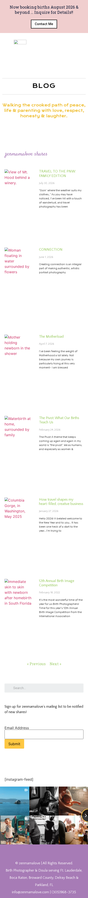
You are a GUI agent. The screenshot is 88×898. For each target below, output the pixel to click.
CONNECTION (51, 249)
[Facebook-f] (19, 851)
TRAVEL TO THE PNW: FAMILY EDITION (57, 173)
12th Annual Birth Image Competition (56, 583)
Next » (55, 663)
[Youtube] (39, 851)
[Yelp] (59, 851)
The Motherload (51, 337)
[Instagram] (49, 851)
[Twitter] (29, 851)
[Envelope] (68, 851)
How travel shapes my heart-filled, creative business (61, 501)
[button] (44, 24)
